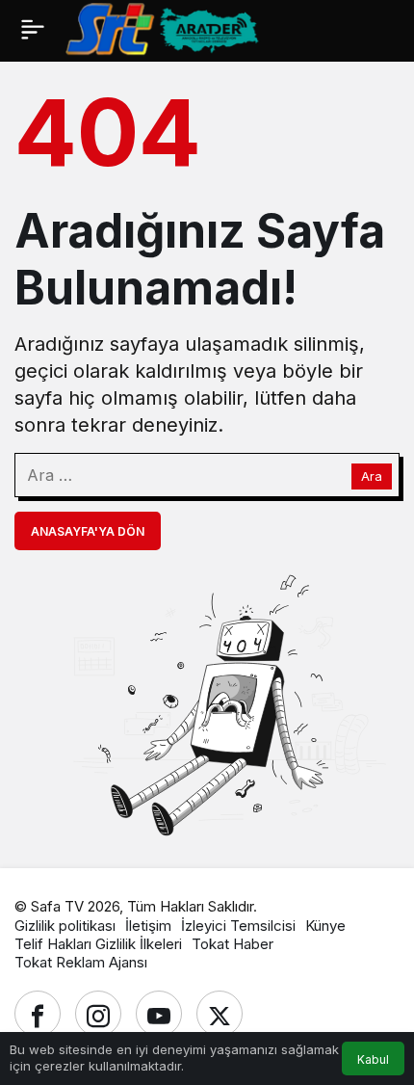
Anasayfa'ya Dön (87, 531)
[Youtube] (159, 1014)
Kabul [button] (373, 1059)
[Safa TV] (239, 28)
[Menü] (32, 29)
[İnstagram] (98, 1014)
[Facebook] (37, 1014)
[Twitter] (219, 1014)
